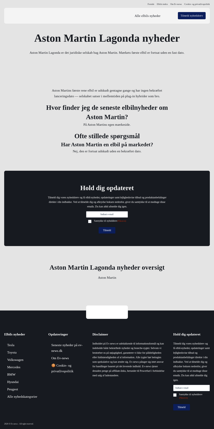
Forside (151, 4)
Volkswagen (15, 360)
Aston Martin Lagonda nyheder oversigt (107, 267)
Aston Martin (107, 277)
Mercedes (13, 367)
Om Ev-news (176, 4)
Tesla (10, 345)
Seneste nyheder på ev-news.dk (67, 348)
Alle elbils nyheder (147, 16)
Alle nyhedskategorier (22, 396)
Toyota (12, 352)
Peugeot (12, 389)
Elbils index (162, 4)
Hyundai (13, 382)
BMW (11, 374)
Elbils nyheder (14, 334)
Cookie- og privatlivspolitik (197, 4)
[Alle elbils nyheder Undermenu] (170, 16)
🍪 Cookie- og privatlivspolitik (62, 368)
